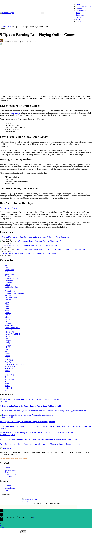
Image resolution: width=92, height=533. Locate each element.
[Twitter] (13, 500)
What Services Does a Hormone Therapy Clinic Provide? (39, 241)
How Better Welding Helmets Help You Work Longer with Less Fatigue (29, 253)
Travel (78, 19)
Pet (6, 351)
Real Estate (9, 362)
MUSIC (8, 345)
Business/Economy (12, 278)
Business (79, 8)
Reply (3, 527)
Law (6, 338)
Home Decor (10, 326)
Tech (7, 377)
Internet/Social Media (13, 334)
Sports (78, 21)
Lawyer (8, 341)
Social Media (10, 366)
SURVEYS (9, 375)
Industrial (8, 330)
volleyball (8, 388)
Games (7, 315)
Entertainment (81, 11)
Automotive (9, 272)
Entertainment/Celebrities (14, 293)
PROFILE (9, 360)
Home (78, 4)
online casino (15, 113)
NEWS (7, 347)
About (7, 468)
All (6, 265)
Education (8, 289)
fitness (7, 308)
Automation (9, 270)
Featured (8, 302)
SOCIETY (9, 369)
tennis (7, 381)
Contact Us (9, 476)
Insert (23, 532)
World (7, 390)
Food (7, 310)
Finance (8, 306)
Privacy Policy (10, 474)
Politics (7, 353)
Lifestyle (8, 343)
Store (7, 373)
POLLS (8, 358)
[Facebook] (2, 500)
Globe (7, 317)
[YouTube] (19, 500)
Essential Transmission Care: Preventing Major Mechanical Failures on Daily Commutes (35, 237)
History (7, 321)
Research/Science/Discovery (15, 364)
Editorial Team (10, 470)
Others (7, 349)
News (78, 13)
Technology (80, 15)
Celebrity (8, 283)
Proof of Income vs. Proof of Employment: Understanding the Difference (29, 245)
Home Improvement (12, 328)
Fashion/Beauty (11, 298)
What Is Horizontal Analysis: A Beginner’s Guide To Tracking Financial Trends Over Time (50, 249)
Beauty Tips (9, 274)
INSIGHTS (9, 332)
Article (7, 267)
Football (8, 313)
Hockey (8, 323)
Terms (7, 472)
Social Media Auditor (84, 6)
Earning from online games (10, 208)
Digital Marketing (11, 287)
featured (8, 300)
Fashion (8, 295)
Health (78, 17)
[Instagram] (8, 500)
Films (7, 304)
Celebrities (9, 280)
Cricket (7, 285)
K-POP (7, 336)
